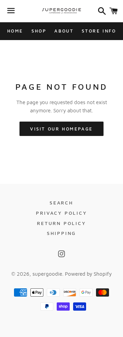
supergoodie (47, 274)
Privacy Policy (61, 213)
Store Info (99, 31)
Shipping (61, 233)
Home (15, 31)
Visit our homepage (61, 129)
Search (61, 202)
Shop (38, 31)
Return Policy (61, 223)
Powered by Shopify (88, 274)
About (63, 31)
